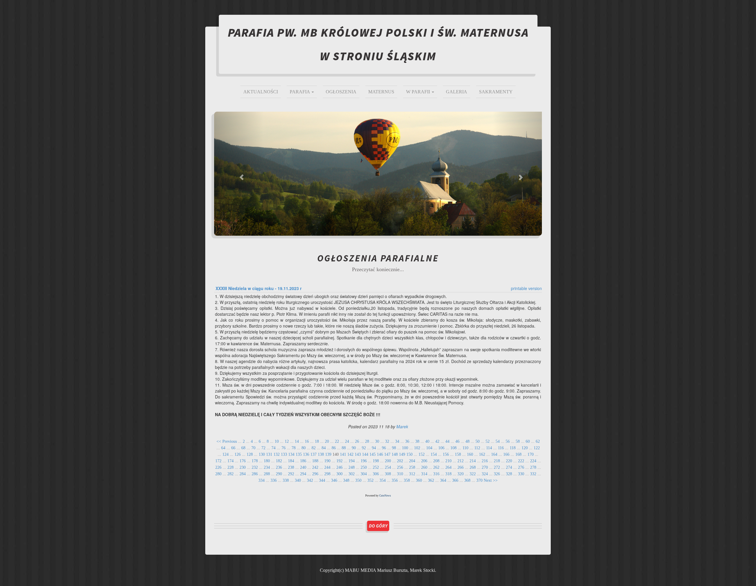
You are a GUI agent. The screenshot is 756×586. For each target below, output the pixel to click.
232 (255, 467)
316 (436, 474)
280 (218, 474)
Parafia (300, 91)
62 (538, 441)
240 (303, 467)
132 (276, 454)
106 (441, 448)
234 (267, 467)
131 (269, 454)
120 (525, 448)
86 (334, 448)
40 (427, 441)
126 (237, 454)
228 (230, 467)
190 (327, 461)
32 (387, 441)
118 (513, 448)
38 (417, 441)
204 (412, 461)
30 (377, 441)
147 (387, 454)
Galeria (456, 91)
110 (465, 448)
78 (293, 448)
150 (409, 454)
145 (372, 454)
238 (291, 467)
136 (306, 454)
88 (344, 448)
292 (291, 474)
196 (364, 461)
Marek (402, 426)
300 (339, 474)
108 (453, 448)
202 (400, 461)
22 (337, 441)
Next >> (491, 480)
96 (384, 448)
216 (485, 461)
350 (358, 480)
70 (253, 448)
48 (467, 441)
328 (509, 474)
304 (364, 474)
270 (485, 467)
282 (230, 474)
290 (279, 474)
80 (304, 448)
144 (365, 454)
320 (460, 474)
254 (388, 467)
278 (533, 467)
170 (530, 454)
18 (317, 441)
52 (487, 441)
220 (509, 461)
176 (242, 461)
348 (346, 480)
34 (397, 441)
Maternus (381, 91)
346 (334, 480)
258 (412, 467)
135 (299, 454)
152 (421, 454)
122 (537, 448)
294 (303, 474)
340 (298, 480)
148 (395, 454)
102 (417, 448)
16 (307, 441)
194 (351, 461)
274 (509, 467)
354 (382, 480)
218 (497, 461)
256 (400, 467)
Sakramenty (496, 91)
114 (489, 448)
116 (501, 448)
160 (470, 454)
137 (313, 454)
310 (400, 474)
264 (448, 467)
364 (443, 480)
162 (482, 454)
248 (351, 467)
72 (263, 448)
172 (218, 461)
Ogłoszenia (341, 91)
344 (322, 480)
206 (424, 461)
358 (407, 480)
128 (250, 454)
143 (358, 454)
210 (448, 461)
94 (374, 448)
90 (354, 448)
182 (279, 461)
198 (376, 461)
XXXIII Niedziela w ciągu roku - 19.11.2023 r (259, 288)
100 (405, 448)
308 (388, 474)
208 (436, 461)
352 (370, 480)
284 (242, 474)
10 (277, 441)
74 (273, 448)
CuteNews (385, 495)
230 (242, 467)
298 (327, 474)
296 (315, 474)
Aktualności (260, 91)
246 (339, 467)
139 (328, 454)
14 (297, 441)
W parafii (418, 91)
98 (394, 448)
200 (388, 461)
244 (327, 467)
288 (267, 474)
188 (315, 461)
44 (447, 441)
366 (455, 480)
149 (402, 454)
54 (498, 441)
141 (343, 454)
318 (448, 474)
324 (485, 474)
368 (467, 480)
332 (533, 474)
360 (419, 480)
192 (339, 461)
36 (407, 441)
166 (506, 454)
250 (364, 467)
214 (473, 461)
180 (267, 461)
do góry (378, 526)
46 (457, 441)
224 (533, 461)
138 (321, 454)
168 (518, 454)
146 (380, 454)
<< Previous (226, 441)
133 (284, 454)
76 (283, 448)
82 (314, 448)
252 (376, 467)
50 (477, 441)
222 (521, 461)
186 (303, 461)
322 (473, 474)
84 (324, 448)
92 (364, 448)
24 (347, 441)
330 (521, 474)
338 (286, 480)
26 (357, 441)
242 (315, 467)
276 (521, 467)
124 (225, 454)
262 (436, 467)
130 (262, 454)
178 (255, 461)
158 (458, 454)
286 (255, 474)
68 (243, 448)
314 (424, 474)
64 (223, 448)
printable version (526, 288)
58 (518, 441)
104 (429, 448)
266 (460, 467)
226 (218, 467)
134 (291, 454)
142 (350, 454)
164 (494, 454)
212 (460, 461)
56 (508, 441)
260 (424, 467)
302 (351, 474)
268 (473, 467)
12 (287, 441)
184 (291, 461)
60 (528, 441)
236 (279, 467)
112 (477, 448)
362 (431, 480)
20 (327, 441)
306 (376, 474)
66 (233, 448)
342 (310, 480)
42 (437, 441)
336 (274, 480)
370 (479, 480)
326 (497, 474)
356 (395, 480)
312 (412, 474)
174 (230, 461)
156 (446, 454)
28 (367, 441)
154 (434, 454)
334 (261, 480)
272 (497, 467)
